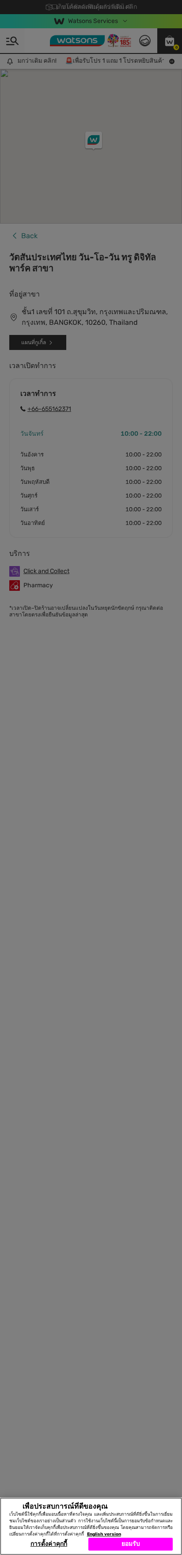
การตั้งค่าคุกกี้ (48, 1543)
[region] (91, 1526)
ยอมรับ (130, 1543)
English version (104, 1534)
